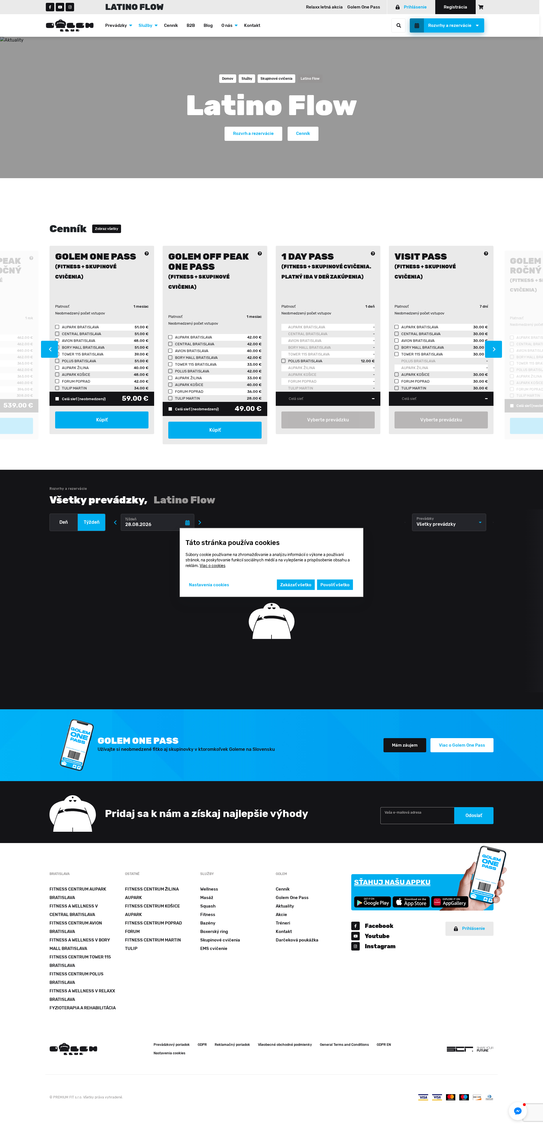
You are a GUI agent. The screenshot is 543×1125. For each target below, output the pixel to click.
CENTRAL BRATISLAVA (307, 334)
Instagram (380, 946)
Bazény (208, 923)
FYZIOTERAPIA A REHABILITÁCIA (82, 1007)
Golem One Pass (363, 7)
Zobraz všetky (106, 229)
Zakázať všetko (295, 584)
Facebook (379, 926)
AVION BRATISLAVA (305, 341)
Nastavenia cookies (169, 1053)
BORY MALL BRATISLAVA (309, 347)
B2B (191, 25)
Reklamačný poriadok (232, 1045)
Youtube (377, 936)
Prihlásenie (415, 7)
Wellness (209, 889)
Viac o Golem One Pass (462, 745)
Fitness (207, 914)
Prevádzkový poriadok (172, 1045)
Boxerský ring (214, 931)
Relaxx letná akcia (324, 7)
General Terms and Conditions (344, 1045)
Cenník (171, 25)
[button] (518, 1111)
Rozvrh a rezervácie (253, 133)
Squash (208, 906)
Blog (208, 25)
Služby (145, 25)
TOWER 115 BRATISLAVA (309, 354)
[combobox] (449, 522)
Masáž (206, 897)
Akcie (281, 914)
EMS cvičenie (213, 948)
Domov (227, 79)
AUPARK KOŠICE (302, 374)
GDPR (202, 1045)
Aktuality (285, 906)
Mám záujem (405, 745)
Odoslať (474, 815)
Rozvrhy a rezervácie (449, 25)
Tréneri (283, 923)
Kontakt (252, 25)
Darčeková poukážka (297, 940)
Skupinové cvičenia (276, 79)
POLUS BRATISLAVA (418, 361)
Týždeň (92, 522)
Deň (63, 522)
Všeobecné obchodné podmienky (285, 1045)
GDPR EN (384, 1045)
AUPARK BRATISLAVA (306, 327)
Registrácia (455, 7)
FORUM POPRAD (302, 381)
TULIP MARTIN (300, 388)
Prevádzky (116, 25)
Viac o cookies (212, 565)
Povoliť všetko (335, 584)
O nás (226, 25)
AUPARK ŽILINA (301, 368)
